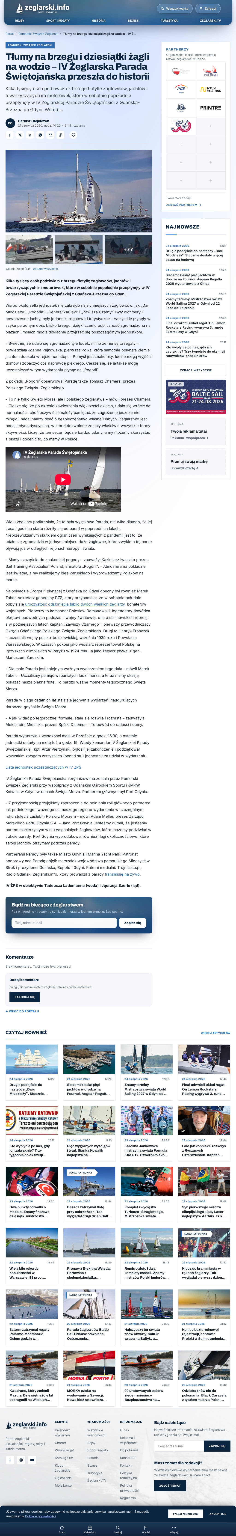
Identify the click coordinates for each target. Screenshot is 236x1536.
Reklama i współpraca (129, 1440)
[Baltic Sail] (181, 126)
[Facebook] (10, 1460)
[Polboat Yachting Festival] (211, 71)
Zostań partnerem (184, 205)
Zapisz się (132, 923)
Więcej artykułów (215, 1033)
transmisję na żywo (122, 874)
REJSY (19, 21)
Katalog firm (64, 1458)
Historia (93, 1458)
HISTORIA (99, 21)
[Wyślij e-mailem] (50, 135)
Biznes (92, 1465)
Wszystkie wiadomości (96, 1432)
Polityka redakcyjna (128, 1475)
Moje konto (63, 1485)
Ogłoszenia (63, 1478)
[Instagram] (21, 1460)
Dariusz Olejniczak (33, 121)
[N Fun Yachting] (211, 89)
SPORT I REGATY (58, 21)
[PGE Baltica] (181, 89)
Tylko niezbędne (186, 1513)
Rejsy (91, 1443)
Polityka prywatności (129, 1487)
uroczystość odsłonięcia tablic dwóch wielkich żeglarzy (75, 604)
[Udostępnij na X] (20, 135)
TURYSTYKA (169, 21)
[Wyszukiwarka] (162, 8)
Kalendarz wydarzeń (62, 1432)
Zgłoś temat (170, 1485)
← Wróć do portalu (22, 1011)
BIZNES (133, 21)
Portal (10, 34)
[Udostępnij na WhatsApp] (40, 135)
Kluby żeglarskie (62, 1467)
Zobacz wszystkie (196, 370)
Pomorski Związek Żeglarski (38, 34)
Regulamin (128, 1498)
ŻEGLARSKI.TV (210, 21)
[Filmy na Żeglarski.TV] (32, 1460)
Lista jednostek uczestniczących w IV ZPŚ (43, 767)
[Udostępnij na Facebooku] (10, 135)
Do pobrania (129, 1450)
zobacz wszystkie (45, 268)
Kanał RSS (128, 1458)
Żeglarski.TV (96, 1480)
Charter (60, 1443)
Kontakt (126, 1465)
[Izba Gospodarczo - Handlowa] (181, 71)
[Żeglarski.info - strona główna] (42, 8)
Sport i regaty (97, 1450)
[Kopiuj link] (60, 135)
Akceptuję (217, 1513)
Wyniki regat (64, 1450)
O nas (124, 1430)
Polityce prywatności (40, 1516)
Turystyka (94, 1473)
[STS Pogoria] (181, 108)
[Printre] (211, 108)
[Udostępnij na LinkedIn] (30, 135)
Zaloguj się (25, 997)
